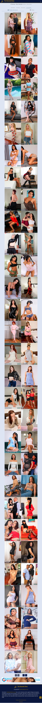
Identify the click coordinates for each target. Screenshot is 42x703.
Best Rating (18, 7)
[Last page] (26, 675)
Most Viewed (23, 7)
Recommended (28, 7)
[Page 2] (24, 675)
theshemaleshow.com (23, 689)
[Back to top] (40, 697)
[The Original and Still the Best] (21, 681)
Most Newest (13, 7)
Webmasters (21, 701)
